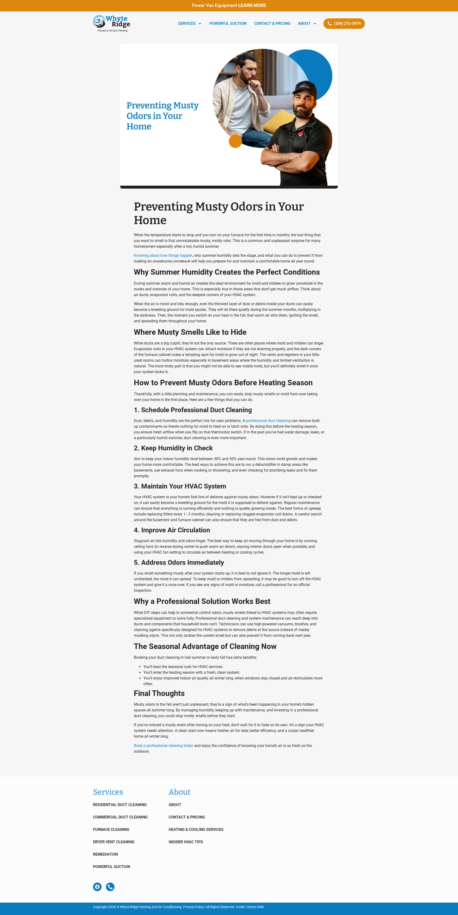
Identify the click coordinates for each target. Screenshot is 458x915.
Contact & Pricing (272, 23)
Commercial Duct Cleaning (120, 817)
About (304, 23)
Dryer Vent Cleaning (114, 842)
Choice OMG (255, 907)
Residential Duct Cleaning (120, 804)
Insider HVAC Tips (186, 842)
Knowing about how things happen (163, 255)
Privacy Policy (193, 907)
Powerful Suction (227, 23)
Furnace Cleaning (111, 829)
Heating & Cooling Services (196, 829)
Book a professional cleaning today (163, 745)
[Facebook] (97, 887)
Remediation (105, 854)
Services (187, 23)
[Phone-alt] (110, 887)
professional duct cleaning (268, 420)
